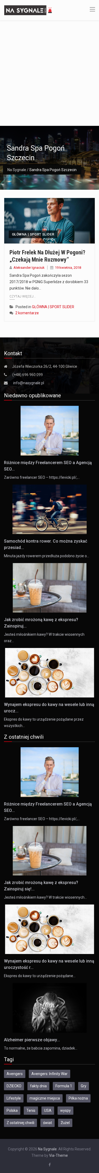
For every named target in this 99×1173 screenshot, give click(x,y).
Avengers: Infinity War (49, 1074)
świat (47, 1123)
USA (47, 1110)
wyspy (65, 1110)
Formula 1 (63, 1086)
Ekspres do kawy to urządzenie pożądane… (40, 976)
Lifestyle (14, 1098)
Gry (83, 1086)
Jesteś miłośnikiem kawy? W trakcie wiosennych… (45, 897)
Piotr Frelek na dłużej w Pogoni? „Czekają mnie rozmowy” (47, 256)
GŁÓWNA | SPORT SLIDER (33, 234)
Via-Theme (58, 1155)
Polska (12, 1110)
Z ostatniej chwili (20, 1123)
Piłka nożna (78, 1098)
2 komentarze (27, 313)
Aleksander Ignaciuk (29, 268)
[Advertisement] (49, 73)
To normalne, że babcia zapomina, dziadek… (40, 1048)
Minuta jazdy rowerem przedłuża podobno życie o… (46, 556)
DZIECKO (14, 1086)
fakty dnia (38, 1086)
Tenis (30, 1110)
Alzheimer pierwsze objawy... (32, 1039)
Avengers (15, 1074)
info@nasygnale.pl (28, 383)
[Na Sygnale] (28, 10)
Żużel (65, 1123)
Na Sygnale (16, 170)
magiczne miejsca (45, 1098)
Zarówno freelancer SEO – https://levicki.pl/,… (42, 477)
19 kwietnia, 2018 (68, 268)
